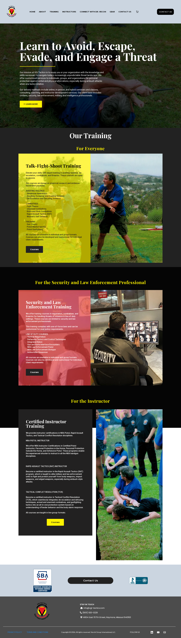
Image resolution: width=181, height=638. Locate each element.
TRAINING (54, 12)
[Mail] (164, 632)
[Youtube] (158, 632)
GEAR (112, 12)
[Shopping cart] (137, 12)
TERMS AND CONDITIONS (37, 632)
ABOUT (42, 12)
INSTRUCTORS (69, 12)
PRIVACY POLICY (15, 632)
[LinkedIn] (152, 632)
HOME (32, 12)
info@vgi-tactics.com (94, 608)
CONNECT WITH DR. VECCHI (93, 12)
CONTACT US (124, 12)
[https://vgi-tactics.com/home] (12, 12)
